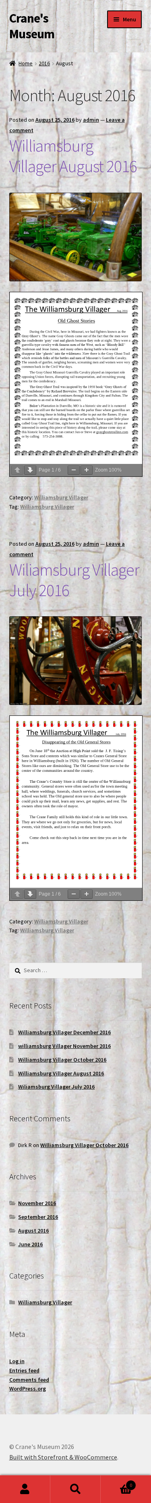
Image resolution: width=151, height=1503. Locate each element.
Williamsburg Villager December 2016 (64, 1032)
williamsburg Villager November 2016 (64, 1046)
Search (75, 1489)
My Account (25, 1489)
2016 (44, 63)
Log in (17, 1361)
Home (26, 63)
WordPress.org (27, 1388)
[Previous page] (17, 470)
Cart (116, 1482)
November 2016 (37, 1203)
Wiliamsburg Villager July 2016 (74, 580)
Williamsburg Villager (61, 497)
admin (91, 119)
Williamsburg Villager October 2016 (62, 1059)
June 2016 (30, 1244)
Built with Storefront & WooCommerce (63, 1457)
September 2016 (38, 1216)
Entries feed (24, 1370)
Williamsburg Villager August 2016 (73, 156)
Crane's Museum (31, 26)
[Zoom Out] (74, 470)
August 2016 (33, 1230)
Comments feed (29, 1379)
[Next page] (30, 470)
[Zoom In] (87, 470)
